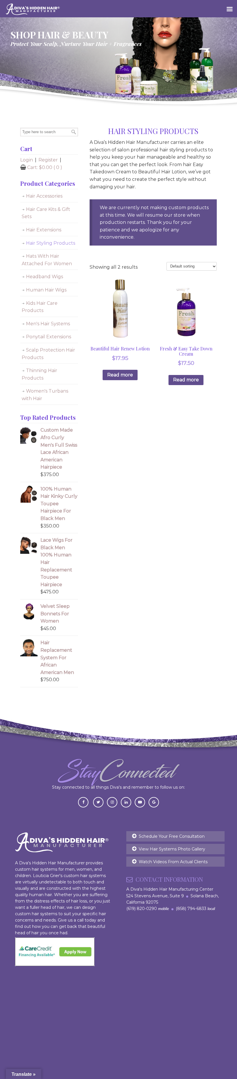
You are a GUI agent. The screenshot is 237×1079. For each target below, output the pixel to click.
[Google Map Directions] (154, 802)
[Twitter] (98, 802)
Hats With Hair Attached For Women (47, 259)
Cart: (44, 167)
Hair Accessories (44, 196)
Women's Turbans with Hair (45, 394)
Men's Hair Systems (48, 323)
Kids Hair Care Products (40, 306)
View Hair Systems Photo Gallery (172, 849)
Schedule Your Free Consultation (172, 836)
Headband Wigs (44, 276)
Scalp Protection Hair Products (48, 353)
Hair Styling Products (50, 243)
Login (26, 160)
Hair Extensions (43, 230)
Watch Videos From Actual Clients (173, 861)
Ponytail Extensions (48, 336)
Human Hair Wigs (46, 290)
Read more (120, 375)
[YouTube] (140, 802)
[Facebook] (83, 802)
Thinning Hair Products (39, 374)
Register (48, 160)
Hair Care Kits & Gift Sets (46, 213)
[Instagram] (112, 802)
